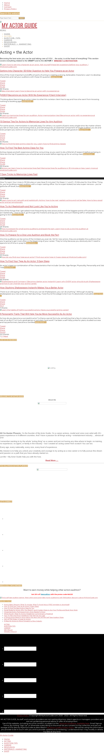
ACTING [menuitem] (7, 741)
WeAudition (45, 594)
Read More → (56, 77)
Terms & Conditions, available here (74, 723)
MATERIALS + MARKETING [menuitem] (15, 749)
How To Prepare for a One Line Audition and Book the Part (29, 235)
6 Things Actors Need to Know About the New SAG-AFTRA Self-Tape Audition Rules (34, 617)
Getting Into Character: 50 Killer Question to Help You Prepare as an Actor (37, 71)
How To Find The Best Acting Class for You (21, 148)
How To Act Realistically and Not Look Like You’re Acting (29, 206)
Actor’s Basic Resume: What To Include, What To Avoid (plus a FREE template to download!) (36, 605)
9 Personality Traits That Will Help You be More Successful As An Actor (36, 314)
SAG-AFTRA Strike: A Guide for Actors (17, 619)
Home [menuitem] (7, 739)
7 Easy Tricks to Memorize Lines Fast (18, 174)
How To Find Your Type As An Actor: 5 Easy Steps (24, 261)
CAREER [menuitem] (7, 745)
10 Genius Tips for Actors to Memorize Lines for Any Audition (31, 121)
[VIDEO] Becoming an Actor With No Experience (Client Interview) (33, 95)
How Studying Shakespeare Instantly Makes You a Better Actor (31, 287)
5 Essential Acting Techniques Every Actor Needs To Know (24, 612)
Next (6, 336)
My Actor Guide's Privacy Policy (60, 727)
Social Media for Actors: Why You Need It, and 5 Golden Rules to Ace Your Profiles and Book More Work (40, 610)
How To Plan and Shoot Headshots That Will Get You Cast (24, 616)
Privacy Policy (23, 716)
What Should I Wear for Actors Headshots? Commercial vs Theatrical (28, 614)
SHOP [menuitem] (6, 751)
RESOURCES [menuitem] (9, 747)
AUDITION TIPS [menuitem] (11, 743)
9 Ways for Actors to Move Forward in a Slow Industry (23, 621)
